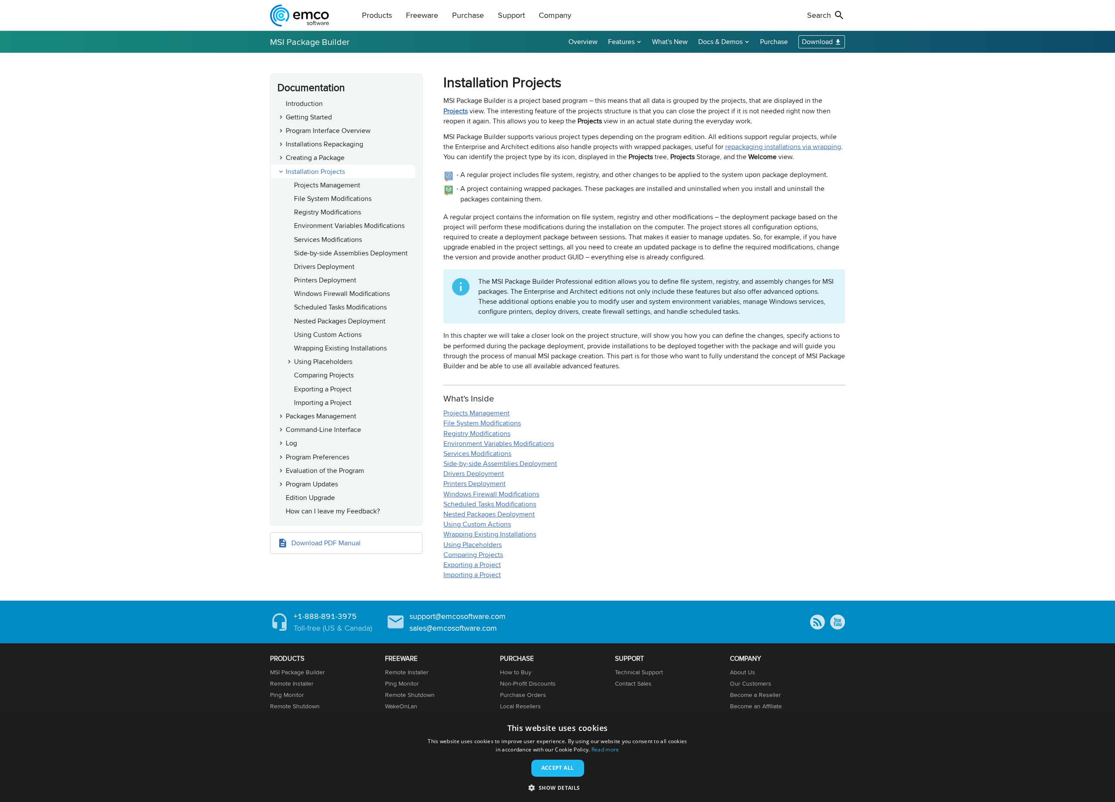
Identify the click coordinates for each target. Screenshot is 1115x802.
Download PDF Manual (326, 543)
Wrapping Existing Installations (340, 348)
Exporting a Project (322, 389)
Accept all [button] (557, 767)
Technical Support (639, 672)
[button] (557, 787)
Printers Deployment (325, 280)
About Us (742, 672)
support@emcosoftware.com (457, 616)
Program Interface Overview (328, 131)
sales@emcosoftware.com (453, 628)
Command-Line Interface (323, 430)
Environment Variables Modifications (349, 226)
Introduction (304, 104)
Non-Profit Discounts (528, 683)
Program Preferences (317, 457)
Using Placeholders (323, 362)
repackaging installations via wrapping (783, 147)
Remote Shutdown (295, 706)
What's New (670, 42)
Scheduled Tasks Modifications (340, 307)
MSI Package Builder (310, 41)
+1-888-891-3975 (325, 616)
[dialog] (557, 758)
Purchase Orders (523, 694)
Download (817, 42)
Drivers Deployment (324, 267)
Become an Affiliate (756, 706)
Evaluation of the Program (325, 471)
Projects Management (327, 185)
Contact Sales (633, 683)
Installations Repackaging (324, 144)
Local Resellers (520, 706)
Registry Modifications (327, 212)
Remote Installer (292, 683)
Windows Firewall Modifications (342, 294)
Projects (455, 111)
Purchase (774, 42)
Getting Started (309, 117)
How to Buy (515, 672)
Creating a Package (315, 158)
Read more (605, 749)
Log (291, 443)
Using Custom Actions (328, 335)
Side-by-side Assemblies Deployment (351, 253)
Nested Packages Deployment (339, 321)
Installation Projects (315, 172)
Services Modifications (328, 239)
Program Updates (312, 484)
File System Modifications (333, 199)
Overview (583, 42)
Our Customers (750, 683)
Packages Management (321, 416)
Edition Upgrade (310, 498)
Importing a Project (322, 403)
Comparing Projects (324, 375)
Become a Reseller (755, 694)
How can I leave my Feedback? (333, 511)
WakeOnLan (401, 706)
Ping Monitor (287, 694)
